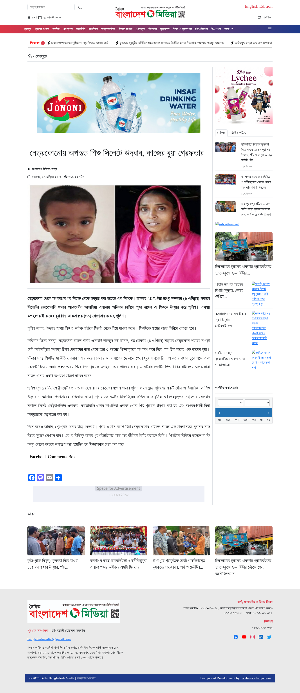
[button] (270, 29)
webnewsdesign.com (256, 678)
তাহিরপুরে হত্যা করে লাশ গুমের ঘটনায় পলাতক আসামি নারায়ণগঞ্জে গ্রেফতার (240, 43)
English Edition (259, 6)
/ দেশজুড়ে (39, 56)
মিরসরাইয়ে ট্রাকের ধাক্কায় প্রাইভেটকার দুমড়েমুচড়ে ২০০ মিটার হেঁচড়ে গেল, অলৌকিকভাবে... (243, 567)
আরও (31, 513)
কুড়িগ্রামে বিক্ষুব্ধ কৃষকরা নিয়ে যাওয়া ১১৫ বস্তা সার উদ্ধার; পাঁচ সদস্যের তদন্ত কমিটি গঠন (256, 152)
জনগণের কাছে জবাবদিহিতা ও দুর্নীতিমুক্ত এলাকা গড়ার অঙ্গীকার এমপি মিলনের (256, 182)
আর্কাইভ (266, 17)
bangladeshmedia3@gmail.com (49, 639)
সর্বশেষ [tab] (221, 133)
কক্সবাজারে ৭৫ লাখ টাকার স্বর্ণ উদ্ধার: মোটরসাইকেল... (230, 320)
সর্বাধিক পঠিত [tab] (238, 133)
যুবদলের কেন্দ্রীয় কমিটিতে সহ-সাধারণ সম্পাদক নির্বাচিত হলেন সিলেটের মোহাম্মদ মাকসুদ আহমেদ (135, 43)
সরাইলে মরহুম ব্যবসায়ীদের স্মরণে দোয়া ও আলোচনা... (230, 359)
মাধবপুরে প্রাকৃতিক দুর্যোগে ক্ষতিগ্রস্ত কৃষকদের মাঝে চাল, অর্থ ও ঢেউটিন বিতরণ (256, 209)
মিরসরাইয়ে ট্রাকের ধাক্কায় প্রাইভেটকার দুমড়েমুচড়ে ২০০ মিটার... (243, 269)
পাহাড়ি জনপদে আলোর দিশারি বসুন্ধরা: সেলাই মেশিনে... (229, 290)
